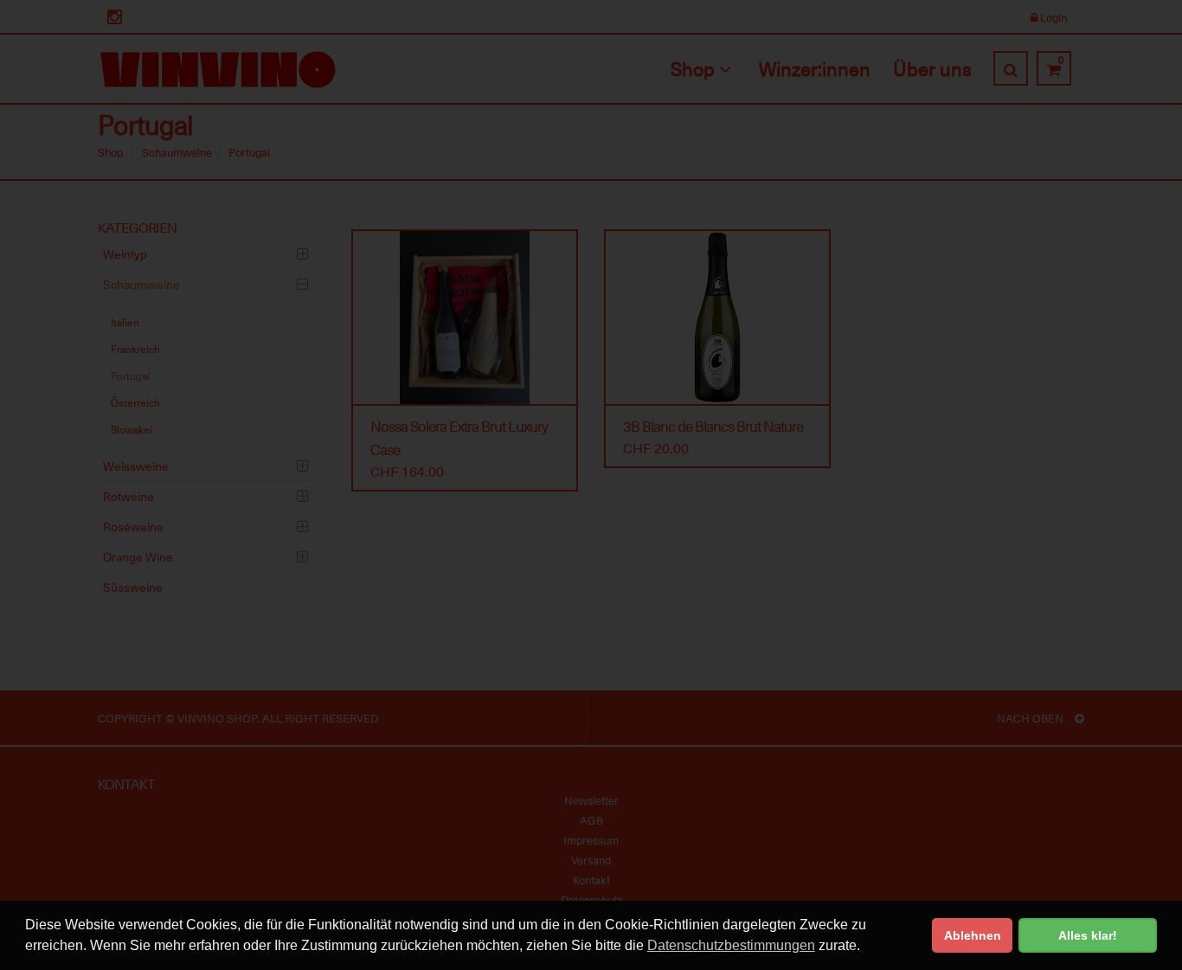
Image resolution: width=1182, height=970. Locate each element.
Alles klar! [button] (1087, 935)
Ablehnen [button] (972, 935)
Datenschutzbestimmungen (731, 945)
